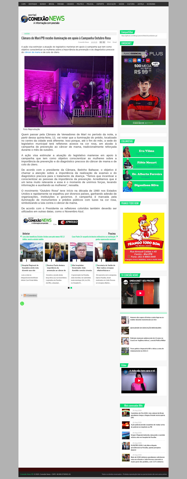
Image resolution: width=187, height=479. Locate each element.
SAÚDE (121, 4)
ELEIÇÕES (40, 8)
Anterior (116, 252)
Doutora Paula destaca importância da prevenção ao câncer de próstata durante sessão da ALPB (56, 270)
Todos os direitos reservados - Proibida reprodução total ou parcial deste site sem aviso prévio (134, 474)
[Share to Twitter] (36, 254)
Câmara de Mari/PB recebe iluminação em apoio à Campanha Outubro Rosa (66, 38)
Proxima (21, 252)
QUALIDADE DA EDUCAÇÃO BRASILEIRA (145, 328)
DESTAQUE (33, 4)
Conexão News (83, 42)
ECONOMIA (151, 4)
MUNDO (43, 4)
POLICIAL (90, 4)
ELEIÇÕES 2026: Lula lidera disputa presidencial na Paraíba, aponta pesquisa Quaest (146, 448)
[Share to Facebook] (33, 254)
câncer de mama (33, 52)
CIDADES (70, 4)
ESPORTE (100, 4)
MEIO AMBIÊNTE (27, 8)
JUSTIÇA (141, 4)
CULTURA (130, 4)
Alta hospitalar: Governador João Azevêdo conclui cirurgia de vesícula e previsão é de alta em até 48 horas (82, 270)
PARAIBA (60, 4)
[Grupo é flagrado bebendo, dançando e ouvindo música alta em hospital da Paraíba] (126, 435)
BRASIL (51, 4)
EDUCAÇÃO (111, 4)
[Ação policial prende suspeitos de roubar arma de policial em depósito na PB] (126, 425)
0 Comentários (31, 295)
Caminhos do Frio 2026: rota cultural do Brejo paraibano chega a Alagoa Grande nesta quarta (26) (148, 415)
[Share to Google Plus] (40, 254)
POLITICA (80, 4)
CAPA (23, 4)
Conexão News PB (26, 474)
